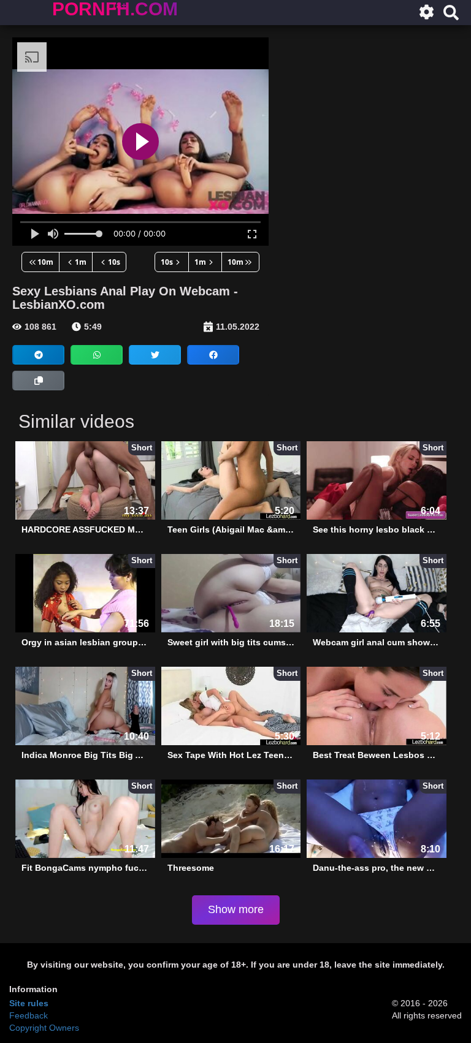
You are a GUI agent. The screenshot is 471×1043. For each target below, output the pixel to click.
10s (114, 262)
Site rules (28, 1003)
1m (80, 262)
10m (45, 262)
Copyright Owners (44, 1028)
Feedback (28, 1015)
